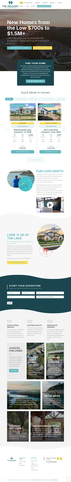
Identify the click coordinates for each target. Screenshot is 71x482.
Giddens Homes (34, 99)
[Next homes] (64, 129)
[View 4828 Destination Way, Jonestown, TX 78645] (22, 112)
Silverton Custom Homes (47, 99)
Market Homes (22, 465)
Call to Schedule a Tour (42, 47)
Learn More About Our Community (19, 47)
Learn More (14, 370)
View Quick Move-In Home (22, 151)
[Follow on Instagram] (61, 458)
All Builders (9, 99)
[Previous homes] (6, 129)
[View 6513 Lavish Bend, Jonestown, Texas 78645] (51, 112)
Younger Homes (61, 99)
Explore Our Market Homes (35, 81)
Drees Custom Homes (21, 99)
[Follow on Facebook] (58, 458)
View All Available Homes (35, 159)
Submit (9, 303)
